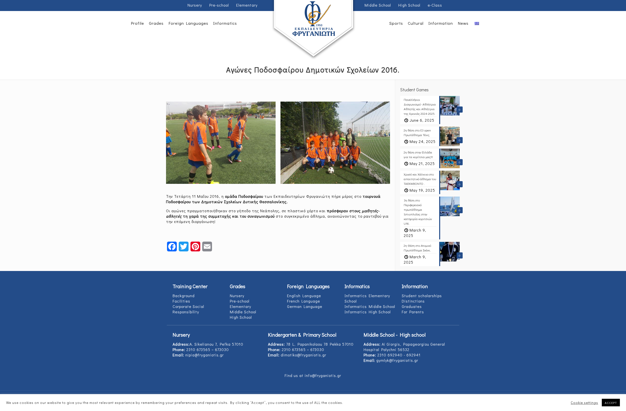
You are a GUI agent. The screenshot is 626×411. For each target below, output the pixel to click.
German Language (304, 306)
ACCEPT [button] (611, 402)
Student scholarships (422, 295)
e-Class (435, 5)
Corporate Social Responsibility (188, 309)
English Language (304, 295)
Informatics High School (368, 311)
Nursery (195, 5)
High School (409, 5)
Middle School (378, 5)
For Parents (413, 311)
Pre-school (219, 5)
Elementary (246, 5)
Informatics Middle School (370, 306)
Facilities (181, 301)
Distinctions (413, 301)
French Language (303, 301)
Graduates (412, 306)
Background (184, 295)
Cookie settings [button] (584, 402)
